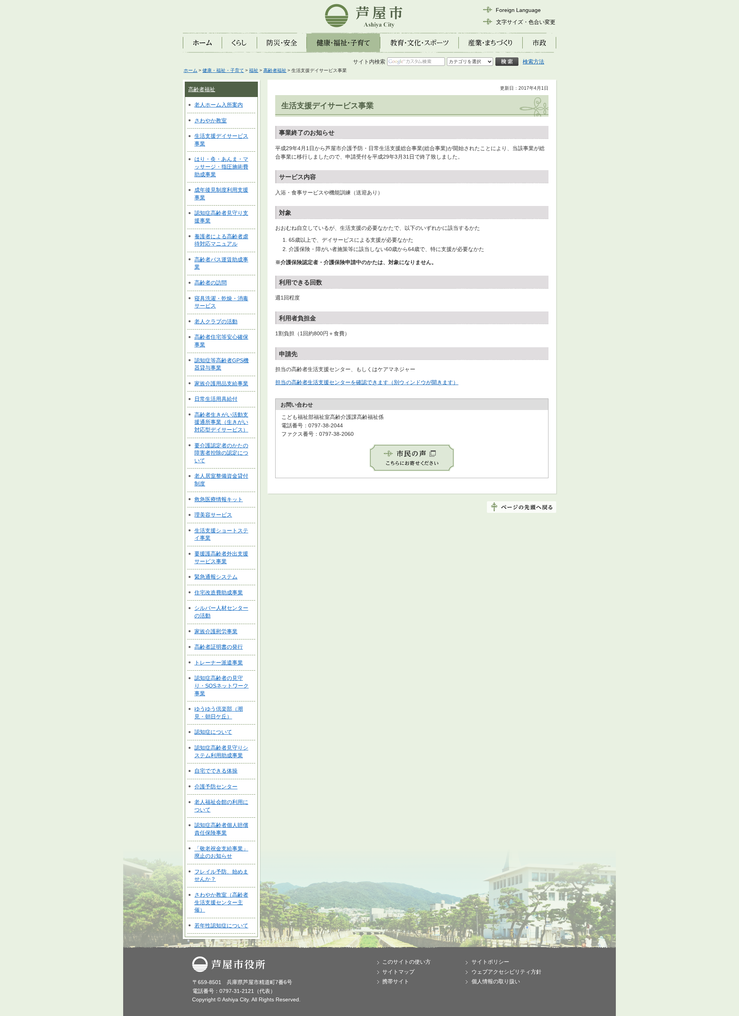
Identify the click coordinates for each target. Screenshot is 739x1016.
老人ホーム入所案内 (218, 105)
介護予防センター (215, 786)
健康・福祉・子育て (223, 70)
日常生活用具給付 (215, 399)
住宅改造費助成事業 (218, 592)
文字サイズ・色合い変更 (525, 22)
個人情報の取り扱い (495, 981)
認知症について (213, 732)
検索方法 (533, 62)
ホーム (190, 70)
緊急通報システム (215, 577)
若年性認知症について (221, 925)
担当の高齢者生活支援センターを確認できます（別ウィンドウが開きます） (366, 382)
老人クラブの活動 (215, 321)
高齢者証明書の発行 (218, 647)
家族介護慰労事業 (215, 631)
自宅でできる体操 (215, 771)
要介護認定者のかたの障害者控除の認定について (221, 453)
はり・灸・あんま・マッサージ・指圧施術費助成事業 (221, 166)
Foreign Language (518, 10)
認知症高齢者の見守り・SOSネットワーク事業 (221, 685)
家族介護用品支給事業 (221, 383)
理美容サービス (213, 515)
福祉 (253, 70)
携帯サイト (395, 981)
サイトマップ (398, 972)
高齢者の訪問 (210, 283)
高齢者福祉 (274, 70)
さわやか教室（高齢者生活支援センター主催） (221, 902)
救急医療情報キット (218, 499)
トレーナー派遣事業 (218, 662)
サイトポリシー (490, 962)
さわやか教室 (210, 120)
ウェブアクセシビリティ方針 (506, 972)
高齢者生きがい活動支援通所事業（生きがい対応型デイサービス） (221, 422)
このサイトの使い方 (406, 962)
